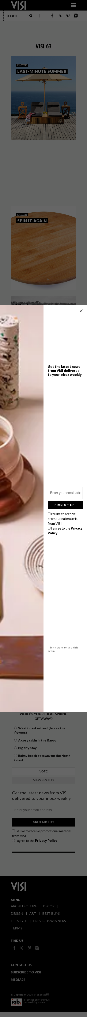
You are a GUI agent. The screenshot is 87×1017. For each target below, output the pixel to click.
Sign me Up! (65, 505)
